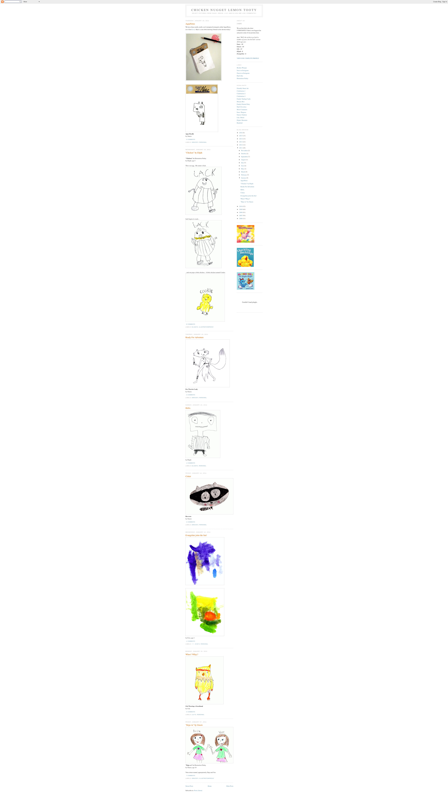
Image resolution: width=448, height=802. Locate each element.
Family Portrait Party (243, 104)
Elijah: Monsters (242, 120)
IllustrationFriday (206, 327)
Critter (188, 476)
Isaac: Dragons (241, 112)
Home (210, 786)
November (244, 150)
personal (203, 142)
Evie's (197, 644)
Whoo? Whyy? (192, 654)
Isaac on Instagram (242, 70)
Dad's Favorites (241, 107)
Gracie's (195, 142)
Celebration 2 (241, 93)
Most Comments (242, 109)
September (244, 157)
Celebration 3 (241, 96)
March (243, 172)
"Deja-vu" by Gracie (194, 725)
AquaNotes (190, 23)
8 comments (190, 324)
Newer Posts (189, 786)
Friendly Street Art (242, 88)
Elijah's (195, 327)
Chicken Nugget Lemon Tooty (224, 10)
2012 (241, 145)
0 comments (190, 711)
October (244, 153)
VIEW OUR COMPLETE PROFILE (248, 58)
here (193, 29)
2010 (241, 206)
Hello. (188, 408)
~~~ (193, 644)
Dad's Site (240, 76)
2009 (241, 209)
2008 (241, 212)
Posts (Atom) (198, 790)
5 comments (190, 139)
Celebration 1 (241, 91)
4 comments (190, 522)
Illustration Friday (242, 78)
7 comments (190, 775)
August (243, 160)
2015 (241, 136)
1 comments (190, 463)
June (242, 166)
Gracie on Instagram (243, 73)
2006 (241, 218)
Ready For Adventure (195, 337)
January (243, 178)
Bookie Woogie (242, 68)
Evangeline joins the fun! (196, 535)
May (242, 169)
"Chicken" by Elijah (194, 152)
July (242, 163)
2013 (241, 142)
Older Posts (229, 786)
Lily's (194, 714)
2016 (241, 133)
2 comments (190, 394)
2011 (241, 148)
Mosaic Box (241, 102)
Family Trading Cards (243, 99)
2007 (241, 215)
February (244, 175)
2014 (241, 139)
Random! (240, 123)
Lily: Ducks (240, 117)
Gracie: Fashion (242, 115)
